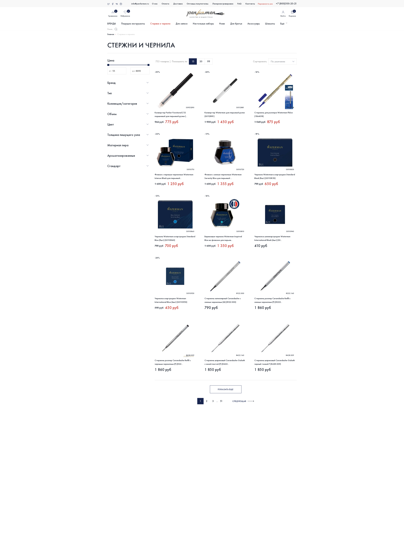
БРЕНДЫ (111, 23)
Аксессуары (253, 23)
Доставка (178, 3)
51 (221, 401)
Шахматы (270, 23)
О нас (154, 3)
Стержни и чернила (160, 23)
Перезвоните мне (265, 4)
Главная (110, 34)
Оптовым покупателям (197, 3)
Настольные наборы (203, 23)
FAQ (239, 3)
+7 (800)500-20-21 (286, 3)
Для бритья (236, 23)
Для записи (181, 23)
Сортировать (260, 61)
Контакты (250, 3)
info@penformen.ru (140, 3)
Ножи (222, 23)
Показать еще (225, 389)
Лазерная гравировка (222, 3)
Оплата (165, 3)
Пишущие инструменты (133, 23)
